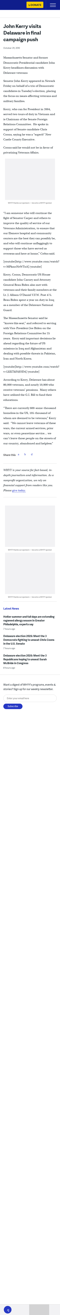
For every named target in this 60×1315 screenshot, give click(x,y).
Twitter (25, 454)
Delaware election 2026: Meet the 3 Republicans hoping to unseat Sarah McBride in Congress (25, 659)
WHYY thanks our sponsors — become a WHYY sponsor (30, 203)
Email (31, 454)
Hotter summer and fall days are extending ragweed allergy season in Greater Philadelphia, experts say (28, 620)
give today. (19, 490)
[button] (8, 1310)
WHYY (12, 5)
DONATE (35, 5)
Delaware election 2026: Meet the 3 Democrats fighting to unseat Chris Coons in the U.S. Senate (28, 639)
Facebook (18, 454)
